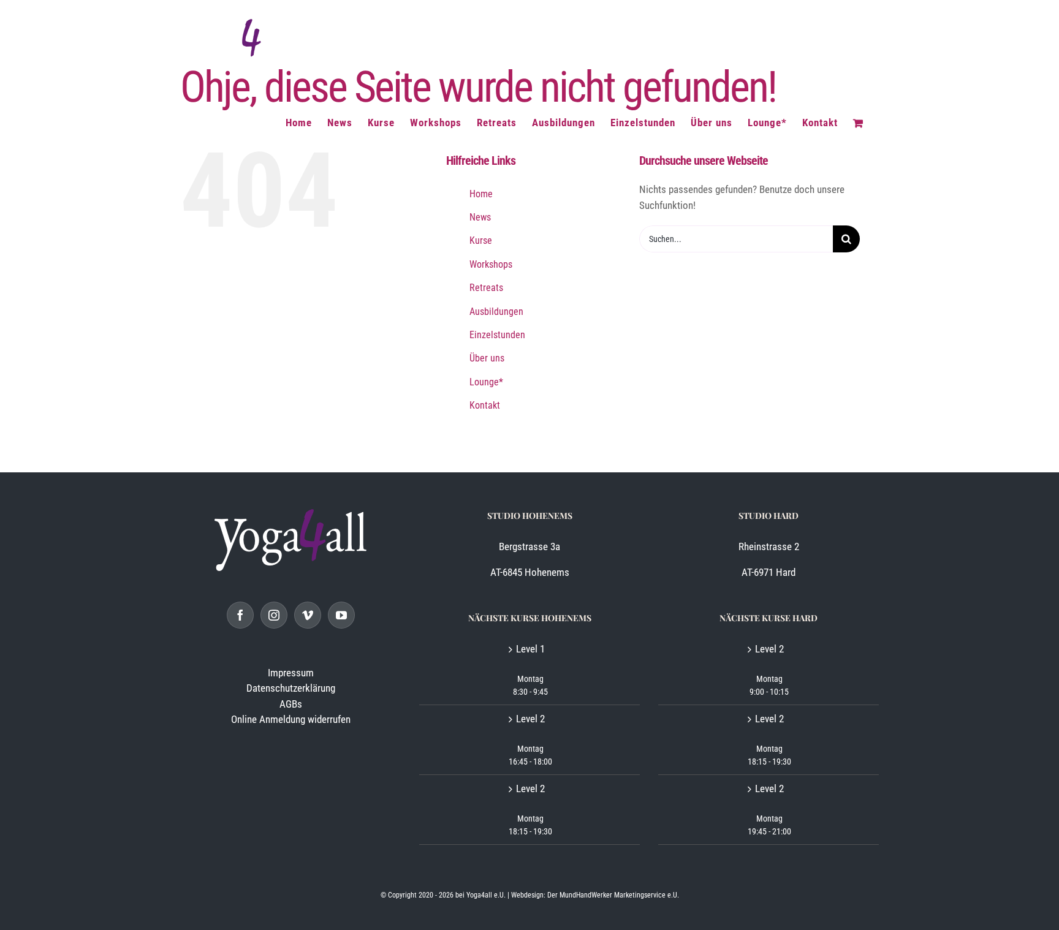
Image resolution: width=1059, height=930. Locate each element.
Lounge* (486, 382)
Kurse (480, 240)
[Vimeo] (307, 615)
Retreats (486, 287)
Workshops (490, 264)
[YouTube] (341, 615)
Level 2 (530, 719)
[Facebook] (240, 615)
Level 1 (530, 649)
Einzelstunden (497, 335)
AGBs (290, 704)
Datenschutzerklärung (290, 688)
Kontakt (484, 405)
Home (481, 194)
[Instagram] (273, 615)
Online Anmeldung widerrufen (291, 719)
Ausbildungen (496, 311)
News (480, 217)
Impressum (291, 673)
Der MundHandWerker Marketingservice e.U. (613, 895)
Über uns (486, 358)
